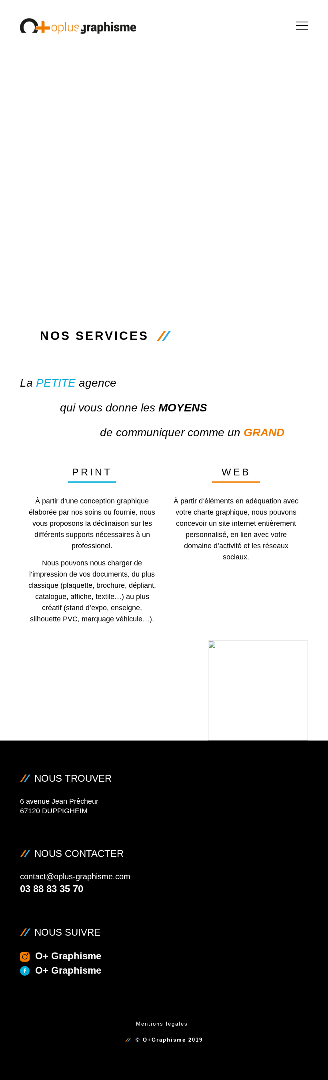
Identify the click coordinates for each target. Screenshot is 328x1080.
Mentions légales (162, 1024)
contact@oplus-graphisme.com (75, 876)
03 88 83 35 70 (51, 888)
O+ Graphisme (68, 955)
